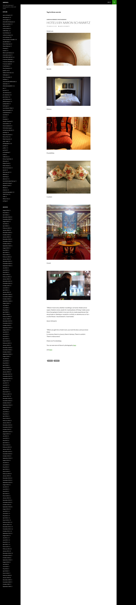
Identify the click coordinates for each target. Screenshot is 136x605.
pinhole (4, 145)
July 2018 (5, 358)
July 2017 (5, 383)
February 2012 (6, 522)
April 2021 (5, 290)
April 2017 (5, 389)
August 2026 (6, 210)
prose (4, 154)
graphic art (5, 70)
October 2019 (6, 325)
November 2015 (7, 427)
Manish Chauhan (7, 121)
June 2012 (5, 513)
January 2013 (6, 498)
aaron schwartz (52, 19)
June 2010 (5, 566)
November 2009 (7, 582)
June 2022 (5, 270)
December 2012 (7, 500)
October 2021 (6, 285)
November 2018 (7, 349)
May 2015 (5, 440)
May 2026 (5, 212)
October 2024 (6, 234)
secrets (57, 360)
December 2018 (7, 347)
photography (62, 19)
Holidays (5, 79)
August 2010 (6, 562)
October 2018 (6, 352)
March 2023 (6, 254)
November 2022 (7, 263)
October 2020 (6, 299)
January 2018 (6, 372)
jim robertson (6, 94)
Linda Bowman (6, 112)
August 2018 (6, 356)
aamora (5, 2)
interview (5, 83)
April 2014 (5, 469)
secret (4, 170)
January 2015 (6, 449)
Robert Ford (6, 163)
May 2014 (5, 467)
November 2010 (7, 555)
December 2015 (7, 425)
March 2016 (6, 418)
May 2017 (5, 387)
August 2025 (6, 221)
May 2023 (5, 250)
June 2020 (5, 307)
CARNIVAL (5, 30)
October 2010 (6, 557)
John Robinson (6, 99)
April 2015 (5, 442)
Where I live (6, 198)
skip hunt (5, 179)
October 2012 (6, 504)
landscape (5, 106)
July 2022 (5, 268)
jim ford (5, 90)
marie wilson (6, 123)
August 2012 (6, 509)
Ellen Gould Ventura (7, 52)
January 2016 (6, 422)
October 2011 (6, 531)
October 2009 (6, 584)
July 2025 (5, 223)
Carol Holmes (6, 33)
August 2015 (6, 433)
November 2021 (7, 283)
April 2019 (5, 338)
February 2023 (6, 257)
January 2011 (6, 551)
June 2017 (5, 385)
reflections (5, 156)
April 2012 (5, 518)
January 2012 (6, 524)
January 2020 (6, 318)
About (109, 2)
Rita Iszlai (5, 161)
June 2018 (5, 360)
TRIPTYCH (5, 194)
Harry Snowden (6, 77)
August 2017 (6, 380)
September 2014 (7, 458)
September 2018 (7, 354)
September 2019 (7, 327)
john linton (5, 97)
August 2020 (6, 303)
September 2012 (7, 506)
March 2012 (6, 520)
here (74, 345)
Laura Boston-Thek (7, 108)
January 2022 (6, 279)
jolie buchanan (6, 101)
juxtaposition (6, 103)
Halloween (5, 75)
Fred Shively (6, 66)
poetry (4, 148)
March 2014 (6, 471)
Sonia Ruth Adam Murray (9, 181)
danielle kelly (6, 41)
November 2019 (7, 323)
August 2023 (6, 248)
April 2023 (5, 252)
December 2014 (7, 451)
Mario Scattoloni (7, 125)
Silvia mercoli (6, 172)
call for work (6, 26)
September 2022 (7, 265)
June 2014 (5, 464)
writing (4, 201)
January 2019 (6, 345)
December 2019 (7, 321)
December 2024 (7, 232)
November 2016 (7, 400)
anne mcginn (6, 19)
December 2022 (7, 261)
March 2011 (6, 546)
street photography (7, 192)
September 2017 (7, 378)
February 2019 (6, 343)
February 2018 (6, 369)
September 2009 (7, 586)
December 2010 (7, 553)
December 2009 (7, 579)
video (4, 196)
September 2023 (7, 245)
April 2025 (5, 226)
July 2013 (5, 487)
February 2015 (6, 447)
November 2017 (7, 376)
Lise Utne (5, 114)
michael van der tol (7, 130)
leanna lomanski (7, 110)
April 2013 (5, 493)
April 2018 (5, 365)
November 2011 (7, 529)
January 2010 (6, 577)
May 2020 (5, 310)
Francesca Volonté (7, 59)
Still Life (4, 187)
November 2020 (7, 296)
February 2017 (6, 394)
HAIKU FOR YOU (7, 72)
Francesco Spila (6, 64)
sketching (5, 176)
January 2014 (6, 476)
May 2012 (5, 515)
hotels (50, 360)
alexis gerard (6, 17)
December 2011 (7, 526)
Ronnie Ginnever (7, 167)
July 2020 (5, 305)
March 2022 (6, 274)
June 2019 (5, 334)
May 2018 (5, 363)
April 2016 (5, 416)
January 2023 (6, 259)
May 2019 (5, 336)
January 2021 (6, 292)
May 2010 (5, 568)
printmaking (6, 152)
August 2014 (6, 460)
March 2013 (6, 495)
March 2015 (6, 445)
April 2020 (5, 312)
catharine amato (7, 35)
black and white (6, 24)
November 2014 (7, 453)
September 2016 (7, 405)
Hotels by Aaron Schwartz (68, 23)
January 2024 (6, 237)
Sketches (5, 174)
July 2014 (5, 462)
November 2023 (7, 241)
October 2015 (6, 429)
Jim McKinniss (6, 92)
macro (4, 117)
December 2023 (7, 239)
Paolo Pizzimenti (7, 134)
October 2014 (6, 456)
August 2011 (6, 535)
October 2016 (6, 403)
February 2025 (6, 228)
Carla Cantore (6, 28)
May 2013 (5, 491)
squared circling (7, 183)
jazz (4, 88)
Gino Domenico (6, 68)
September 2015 (7, 431)
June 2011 (5, 540)
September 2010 (7, 560)
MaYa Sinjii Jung (7, 128)
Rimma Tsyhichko (7, 159)
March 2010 (6, 573)
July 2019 (5, 332)
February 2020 (6, 316)
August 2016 (6, 407)
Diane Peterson (6, 46)
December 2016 (7, 398)
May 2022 (5, 272)
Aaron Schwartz (64, 26)
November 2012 (7, 502)
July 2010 (5, 564)
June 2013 (5, 489)
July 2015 (5, 436)
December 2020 (7, 294)
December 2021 (7, 281)
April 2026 (5, 214)
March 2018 (6, 367)
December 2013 (7, 478)
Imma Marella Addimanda (9, 81)
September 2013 (7, 482)
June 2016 (5, 411)
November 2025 (7, 219)
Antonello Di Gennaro (8, 21)
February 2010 (6, 575)
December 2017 (7, 374)
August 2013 (6, 484)
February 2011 (6, 549)
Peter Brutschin (6, 139)
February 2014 (6, 473)
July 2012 (5, 511)
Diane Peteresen (7, 44)
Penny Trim (5, 137)
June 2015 (5, 438)
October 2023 (6, 243)
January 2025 (6, 230)
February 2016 (6, 420)
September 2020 (7, 301)
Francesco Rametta (7, 61)
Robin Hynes (6, 165)
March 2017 (6, 391)
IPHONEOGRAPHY (7, 86)
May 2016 (5, 414)
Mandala (5, 119)
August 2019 (6, 330)
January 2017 (6, 396)
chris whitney (6, 37)
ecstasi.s (5, 50)
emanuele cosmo (7, 55)
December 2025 (7, 217)
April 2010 (5, 571)
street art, (5, 190)
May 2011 (5, 542)
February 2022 (6, 276)
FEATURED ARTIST (7, 57)
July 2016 (5, 409)
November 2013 (7, 480)
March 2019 (6, 341)
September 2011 (7, 533)
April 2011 (5, 544)
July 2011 (5, 537)
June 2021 (5, 287)
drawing (5, 48)
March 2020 (6, 314)
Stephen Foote (6, 185)
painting (5, 132)
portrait (5, 150)
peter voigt (5, 141)
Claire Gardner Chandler (9, 39)
